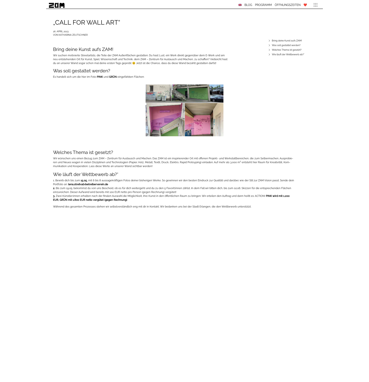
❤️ (305, 5)
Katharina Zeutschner (73, 35)
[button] (315, 5)
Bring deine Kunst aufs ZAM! (287, 40)
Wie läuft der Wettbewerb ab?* (288, 54)
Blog (248, 5)
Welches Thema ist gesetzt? (287, 49)
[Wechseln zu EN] (240, 5)
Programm (263, 5)
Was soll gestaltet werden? (286, 45)
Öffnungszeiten (288, 5)
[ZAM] (92, 5)
